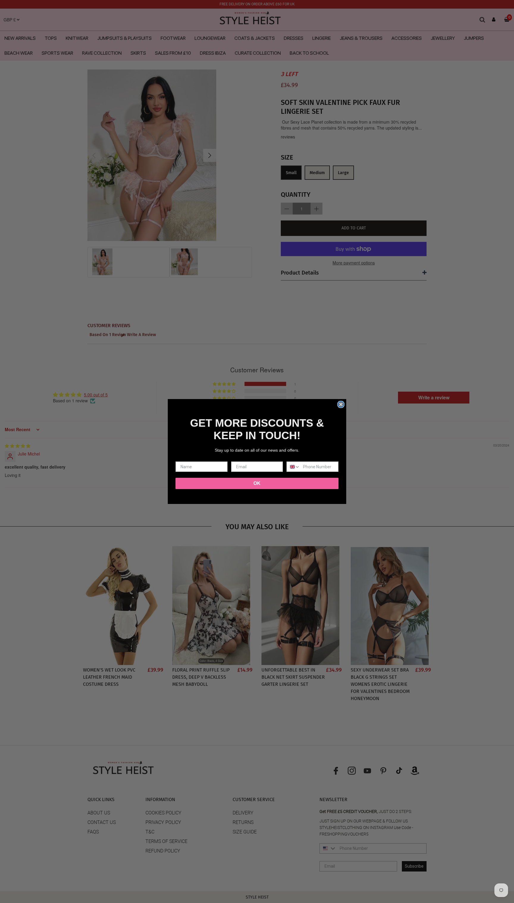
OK (257, 483)
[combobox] (293, 467)
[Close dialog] (341, 404)
